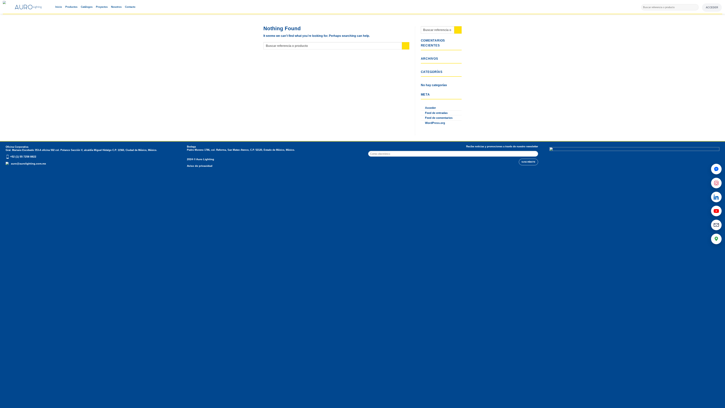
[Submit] (695, 7)
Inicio (58, 6)
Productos (71, 6)
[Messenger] (716, 169)
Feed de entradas (436, 112)
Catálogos (87, 6)
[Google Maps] (716, 239)
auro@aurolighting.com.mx (28, 163)
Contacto (130, 6)
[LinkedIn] (716, 197)
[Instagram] (716, 183)
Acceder (430, 107)
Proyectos (102, 6)
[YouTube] (716, 211)
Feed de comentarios (439, 117)
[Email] (716, 225)
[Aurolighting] (10, 7)
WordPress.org (435, 122)
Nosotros (116, 6)
